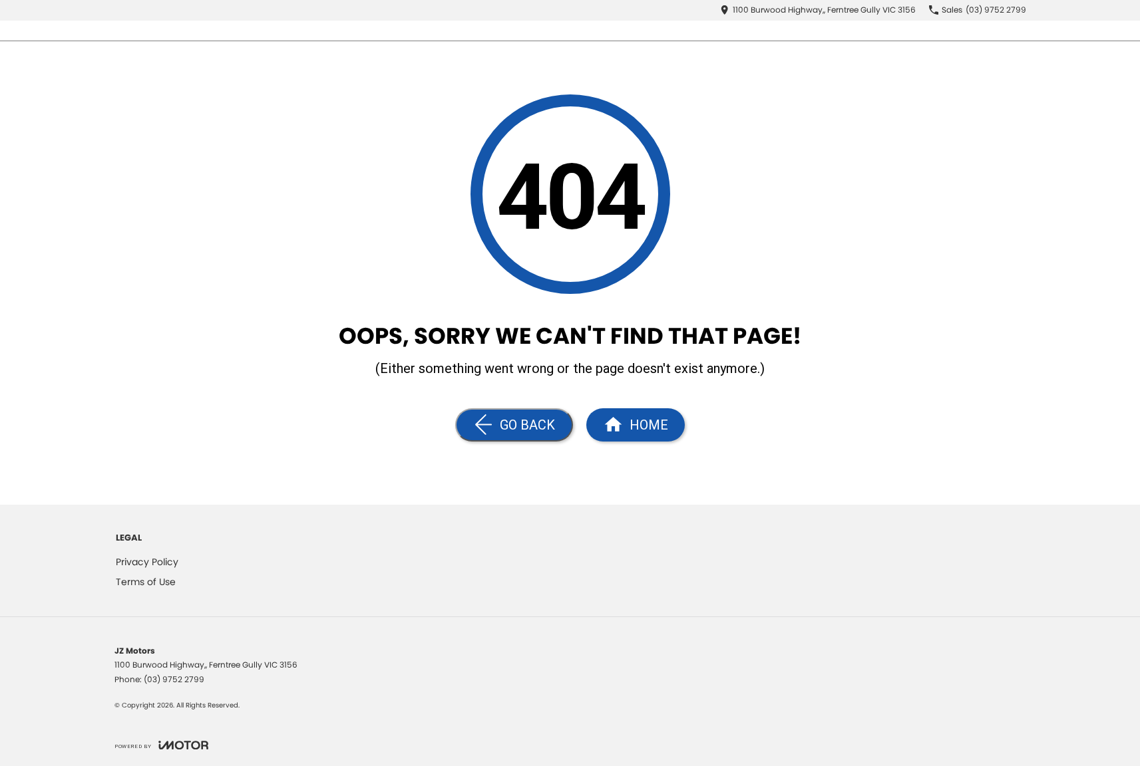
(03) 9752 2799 (174, 679)
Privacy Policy (147, 562)
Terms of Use (146, 581)
